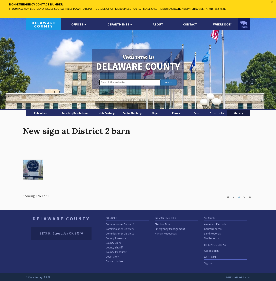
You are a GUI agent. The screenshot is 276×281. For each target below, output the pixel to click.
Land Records (212, 233)
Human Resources (166, 233)
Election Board (163, 224)
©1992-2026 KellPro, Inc (238, 277)
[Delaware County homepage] (43, 24)
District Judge (114, 261)
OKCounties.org (34, 277)
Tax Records (211, 238)
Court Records (213, 229)
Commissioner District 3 (120, 233)
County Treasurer (116, 252)
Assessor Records (215, 224)
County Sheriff (114, 247)
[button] (79, 24)
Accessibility (211, 250)
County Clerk (113, 243)
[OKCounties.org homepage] (244, 24)
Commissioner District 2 (120, 229)
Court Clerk (112, 256)
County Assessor (116, 238)
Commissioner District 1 (120, 224)
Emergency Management (170, 229)
